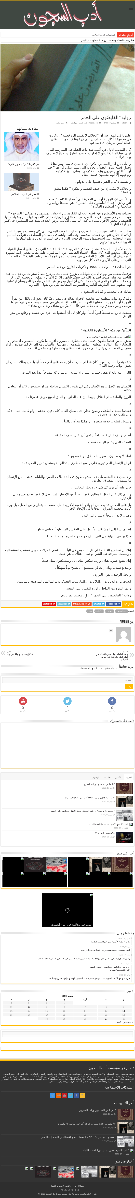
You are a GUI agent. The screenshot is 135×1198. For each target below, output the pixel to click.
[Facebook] (76, 1095)
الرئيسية (128, 40)
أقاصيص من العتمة (77, 123)
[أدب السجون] (67, 14)
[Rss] (82, 1095)
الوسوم (96, 777)
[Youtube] (64, 1095)
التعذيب (109, 611)
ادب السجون (121, 611)
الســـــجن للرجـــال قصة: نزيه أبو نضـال (98, 35)
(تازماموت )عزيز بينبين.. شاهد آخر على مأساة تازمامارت (90, 797)
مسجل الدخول (97, 668)
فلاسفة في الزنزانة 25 (105, 833)
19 (123, 1015)
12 (123, 1011)
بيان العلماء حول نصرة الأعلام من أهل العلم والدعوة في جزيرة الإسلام (112, 656)
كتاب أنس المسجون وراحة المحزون (99, 784)
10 (29, 1007)
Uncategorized (115, 40)
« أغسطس (128, 1022)
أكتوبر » (117, 1022)
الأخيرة (129, 777)
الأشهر (118, 777)
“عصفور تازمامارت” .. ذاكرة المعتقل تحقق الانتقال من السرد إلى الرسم (83, 811)
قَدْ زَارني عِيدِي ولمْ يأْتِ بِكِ (20, 653)
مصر (90, 611)
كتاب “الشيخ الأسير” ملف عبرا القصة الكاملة (108, 824)
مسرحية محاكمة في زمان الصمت (71, 924)
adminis (125, 123)
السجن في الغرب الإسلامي (25, 194)
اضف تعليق (60, 123)
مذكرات (99, 611)
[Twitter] (70, 1095)
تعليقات (107, 777)
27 (106, 1019)
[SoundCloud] (58, 1095)
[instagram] (52, 1095)
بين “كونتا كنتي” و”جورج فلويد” (23, 164)
